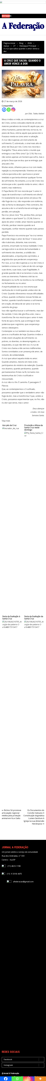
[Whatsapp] (9, 110)
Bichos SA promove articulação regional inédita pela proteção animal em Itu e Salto (11, 814)
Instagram (8, 1065)
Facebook (8, 1059)
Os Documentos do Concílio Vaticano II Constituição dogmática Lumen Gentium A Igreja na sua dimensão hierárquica (33, 817)
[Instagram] (13, 110)
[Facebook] (4, 110)
